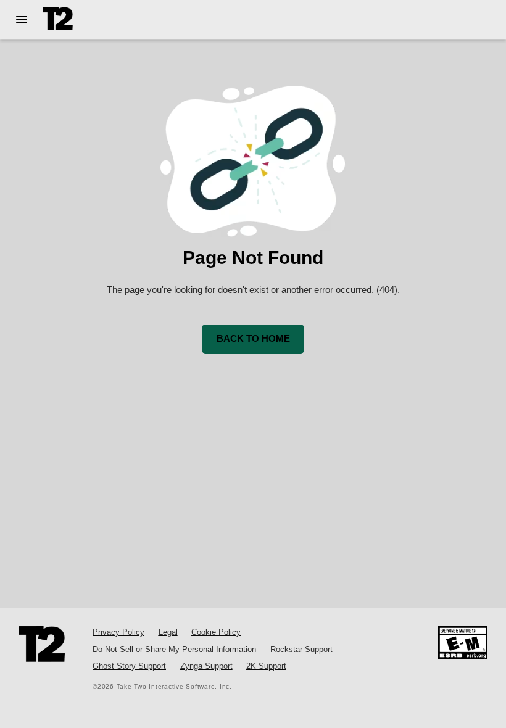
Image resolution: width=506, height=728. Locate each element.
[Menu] (21, 19)
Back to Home (253, 338)
